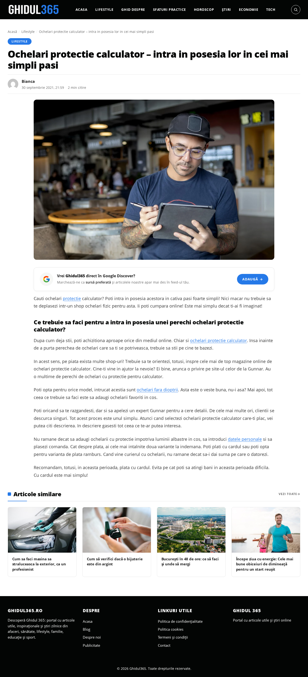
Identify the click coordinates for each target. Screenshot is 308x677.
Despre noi (92, 637)
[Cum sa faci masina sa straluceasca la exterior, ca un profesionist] (42, 530)
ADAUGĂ (252, 279)
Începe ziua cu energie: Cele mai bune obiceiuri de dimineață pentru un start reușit (264, 564)
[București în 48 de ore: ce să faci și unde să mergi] (191, 530)
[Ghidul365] (34, 9)
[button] (295, 9)
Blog (86, 629)
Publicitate (91, 645)
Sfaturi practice (169, 9)
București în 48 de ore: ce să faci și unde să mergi (190, 561)
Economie (248, 9)
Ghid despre (133, 9)
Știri (226, 9)
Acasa (82, 9)
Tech (270, 9)
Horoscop (204, 9)
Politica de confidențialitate (180, 621)
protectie (72, 298)
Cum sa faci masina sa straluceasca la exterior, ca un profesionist (39, 564)
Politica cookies (170, 629)
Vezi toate (288, 494)
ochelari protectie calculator (218, 340)
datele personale (245, 439)
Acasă (12, 31)
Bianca (28, 81)
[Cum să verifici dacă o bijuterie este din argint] (117, 530)
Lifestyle (104, 9)
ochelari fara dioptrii (157, 390)
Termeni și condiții (173, 637)
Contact (164, 645)
